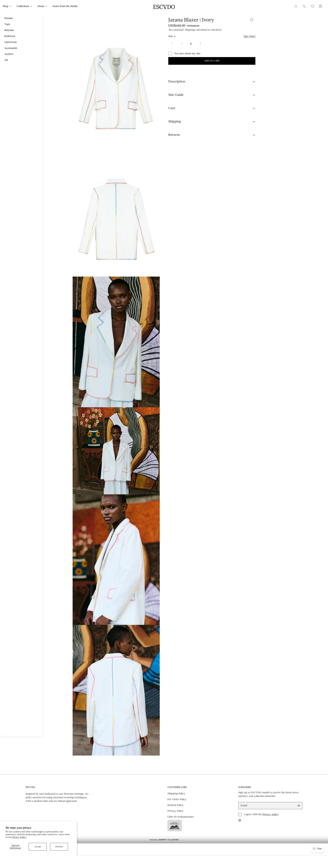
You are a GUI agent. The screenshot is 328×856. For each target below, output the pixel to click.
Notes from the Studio (65, 6)
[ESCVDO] (164, 6)
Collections (23, 6)
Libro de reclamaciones (180, 816)
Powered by (164, 840)
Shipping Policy (176, 793)
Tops (7, 24)
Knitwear (9, 36)
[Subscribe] (298, 805)
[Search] (304, 6)
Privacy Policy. (19, 837)
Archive (8, 54)
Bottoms (9, 30)
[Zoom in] (152, 22)
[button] (320, 6)
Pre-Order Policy (177, 799)
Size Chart (249, 36)
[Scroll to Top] (321, 837)
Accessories (10, 48)
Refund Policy (175, 805)
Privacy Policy (175, 811)
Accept (37, 846)
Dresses (8, 18)
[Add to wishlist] (251, 20)
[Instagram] (239, 820)
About (40, 6)
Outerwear (10, 42)
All (6, 60)
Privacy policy (270, 814)
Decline (59, 846)
